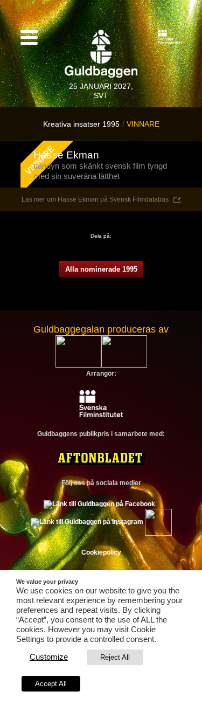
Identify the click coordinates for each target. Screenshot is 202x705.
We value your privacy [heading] (47, 581)
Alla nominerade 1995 (101, 269)
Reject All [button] (115, 657)
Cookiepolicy (101, 552)
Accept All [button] (51, 684)
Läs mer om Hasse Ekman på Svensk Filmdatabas (95, 199)
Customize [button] (49, 657)
